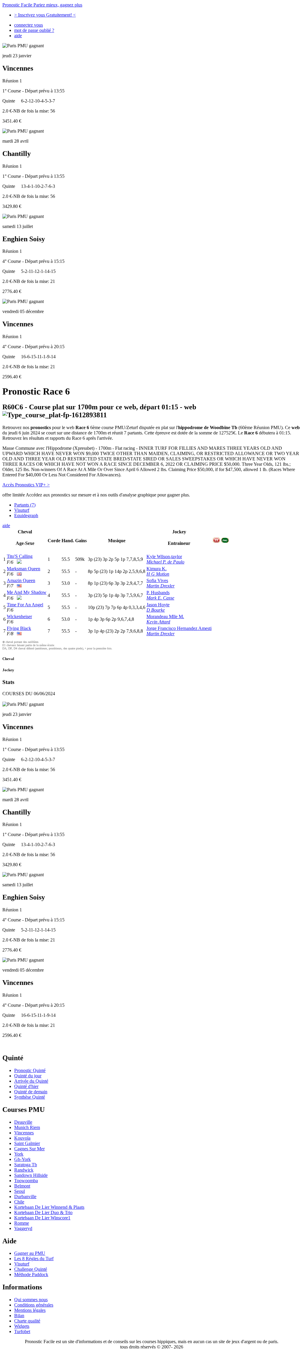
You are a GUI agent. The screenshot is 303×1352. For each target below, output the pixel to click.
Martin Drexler (160, 585)
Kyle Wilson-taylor (164, 556)
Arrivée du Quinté (31, 1081)
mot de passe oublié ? (34, 30)
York (18, 1153)
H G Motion (157, 573)
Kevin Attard (158, 621)
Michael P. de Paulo (165, 561)
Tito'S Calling (20, 556)
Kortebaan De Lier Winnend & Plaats (49, 1207)
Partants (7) (25, 504)
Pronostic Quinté (30, 1070)
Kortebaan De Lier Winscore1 (42, 1217)
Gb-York (22, 1159)
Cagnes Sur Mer (29, 1148)
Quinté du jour (27, 1075)
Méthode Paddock (31, 1274)
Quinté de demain (30, 1091)
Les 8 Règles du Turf (34, 1258)
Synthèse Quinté (29, 1096)
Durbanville (25, 1196)
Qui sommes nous (31, 1299)
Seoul (19, 1191)
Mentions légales (30, 1310)
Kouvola (22, 1138)
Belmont (22, 1185)
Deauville (23, 1122)
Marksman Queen (23, 568)
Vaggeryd (23, 1228)
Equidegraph (26, 515)
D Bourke (155, 610)
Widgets (21, 1326)
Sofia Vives (157, 580)
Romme (21, 1223)
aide (18, 35)
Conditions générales (33, 1304)
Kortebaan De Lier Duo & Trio (43, 1212)
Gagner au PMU (29, 1253)
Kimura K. (156, 568)
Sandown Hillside (31, 1175)
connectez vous (28, 24)
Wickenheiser (19, 616)
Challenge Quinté (30, 1269)
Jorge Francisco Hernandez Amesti (179, 628)
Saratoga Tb (25, 1164)
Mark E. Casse (160, 597)
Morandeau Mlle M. (165, 616)
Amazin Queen (21, 580)
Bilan (19, 1315)
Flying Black (19, 628)
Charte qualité (27, 1320)
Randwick (23, 1169)
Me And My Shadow (26, 592)
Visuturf (21, 510)
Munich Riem (27, 1127)
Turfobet (22, 1331)
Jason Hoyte (158, 604)
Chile (19, 1201)
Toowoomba (26, 1180)
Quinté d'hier (26, 1086)
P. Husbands (158, 592)
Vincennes (24, 1132)
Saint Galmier (27, 1143)
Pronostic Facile (42, 4)
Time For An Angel (25, 604)
